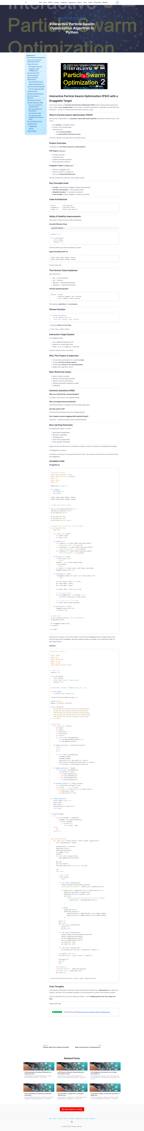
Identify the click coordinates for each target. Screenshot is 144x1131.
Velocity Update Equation (36, 89)
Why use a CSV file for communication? (35, 106)
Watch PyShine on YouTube (73, 1109)
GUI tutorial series (65, 18)
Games (65, 1118)
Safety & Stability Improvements (32, 78)
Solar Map (71, 1118)
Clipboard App (79, 1118)
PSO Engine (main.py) (35, 66)
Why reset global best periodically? (35, 110)
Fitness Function (32, 91)
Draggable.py (33, 126)
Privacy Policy (97, 2)
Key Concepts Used (33, 73)
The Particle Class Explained (36, 86)
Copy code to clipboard (57, 228)
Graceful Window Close (36, 82)
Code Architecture (33, 75)
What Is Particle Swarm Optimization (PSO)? (34, 60)
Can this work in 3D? (35, 113)
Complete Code (32, 124)
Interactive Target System (35, 94)
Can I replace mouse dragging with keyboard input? (36, 117)
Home (40, 2)
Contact (90, 2)
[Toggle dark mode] (117, 2)
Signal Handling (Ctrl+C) (36, 84)
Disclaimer (105, 2)
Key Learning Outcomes (34, 121)
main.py (31, 128)
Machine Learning (79, 18)
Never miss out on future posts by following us (93, 1012)
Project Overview (32, 64)
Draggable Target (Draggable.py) (34, 69)
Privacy (86, 1118)
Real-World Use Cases (34, 100)
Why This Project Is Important (33, 97)
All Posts (50, 2)
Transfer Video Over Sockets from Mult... (56, 1047)
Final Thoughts (31, 131)
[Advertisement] (84, 1031)
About (85, 2)
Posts (45, 2)
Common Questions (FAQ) (35, 102)
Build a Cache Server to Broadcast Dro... (88, 1047)
